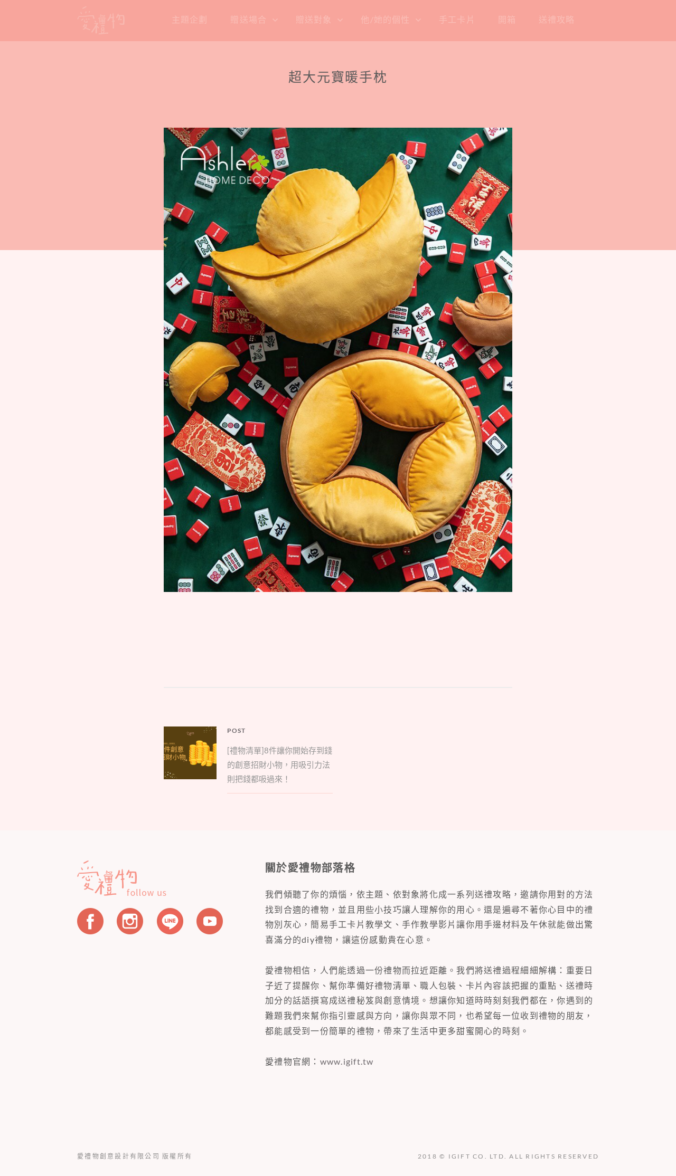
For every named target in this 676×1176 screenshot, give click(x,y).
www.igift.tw (347, 1061)
